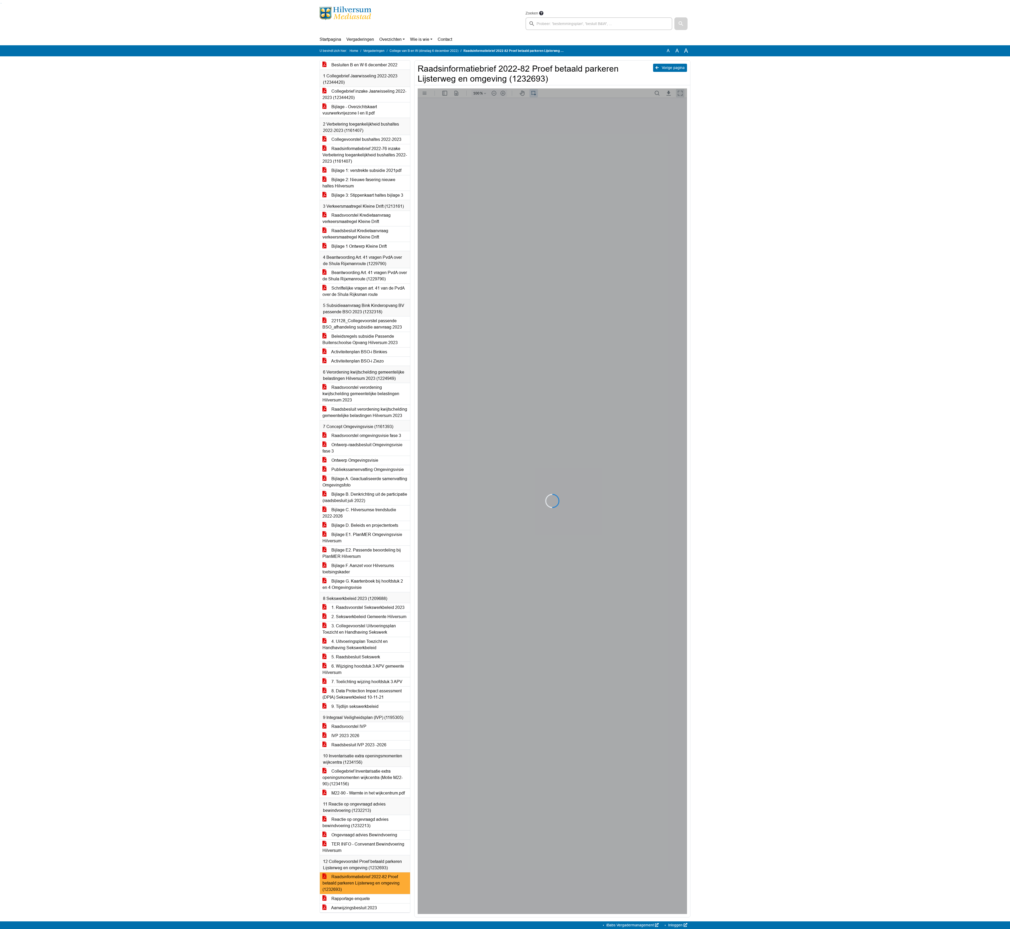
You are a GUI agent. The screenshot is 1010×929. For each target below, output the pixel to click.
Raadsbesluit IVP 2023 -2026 (358, 745)
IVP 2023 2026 (344, 735)
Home (354, 51)
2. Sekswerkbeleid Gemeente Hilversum (368, 616)
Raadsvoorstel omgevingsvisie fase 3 (365, 435)
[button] (681, 23)
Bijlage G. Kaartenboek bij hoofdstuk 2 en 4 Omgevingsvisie (362, 584)
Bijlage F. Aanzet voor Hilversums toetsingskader (358, 568)
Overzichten (390, 39)
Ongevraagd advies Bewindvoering (363, 835)
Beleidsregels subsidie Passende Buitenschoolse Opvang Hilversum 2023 (360, 339)
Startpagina (330, 39)
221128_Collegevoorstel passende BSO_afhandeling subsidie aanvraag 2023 (362, 324)
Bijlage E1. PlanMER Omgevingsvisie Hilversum (362, 537)
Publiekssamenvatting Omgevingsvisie (367, 469)
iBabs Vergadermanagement (630, 925)
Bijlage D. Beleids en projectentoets (364, 525)
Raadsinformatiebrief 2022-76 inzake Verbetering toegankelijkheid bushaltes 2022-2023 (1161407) (364, 154)
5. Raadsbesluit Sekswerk (355, 657)
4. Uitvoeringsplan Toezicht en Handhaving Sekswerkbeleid (355, 644)
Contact (445, 39)
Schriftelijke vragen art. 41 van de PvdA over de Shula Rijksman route (363, 291)
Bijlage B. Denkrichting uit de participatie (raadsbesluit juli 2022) (364, 497)
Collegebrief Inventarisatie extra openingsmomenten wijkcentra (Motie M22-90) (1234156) (362, 777)
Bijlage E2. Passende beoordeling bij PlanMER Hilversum (361, 553)
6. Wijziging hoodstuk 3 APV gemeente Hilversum (363, 669)
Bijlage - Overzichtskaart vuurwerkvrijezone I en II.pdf (349, 110)
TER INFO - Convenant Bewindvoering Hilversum (363, 847)
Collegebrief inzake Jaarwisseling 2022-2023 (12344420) (364, 94)
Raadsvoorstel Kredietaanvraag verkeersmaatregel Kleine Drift (356, 218)
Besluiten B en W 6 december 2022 (363, 65)
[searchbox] (599, 23)
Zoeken (532, 13)
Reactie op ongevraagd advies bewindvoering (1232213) (355, 822)
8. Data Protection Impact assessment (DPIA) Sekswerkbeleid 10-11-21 (362, 694)
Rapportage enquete (350, 898)
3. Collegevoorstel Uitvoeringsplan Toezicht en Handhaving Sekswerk (359, 629)
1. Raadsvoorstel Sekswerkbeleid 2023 (367, 607)
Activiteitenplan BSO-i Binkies (358, 352)
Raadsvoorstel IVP (348, 726)
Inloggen (675, 925)
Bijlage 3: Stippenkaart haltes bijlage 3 (366, 195)
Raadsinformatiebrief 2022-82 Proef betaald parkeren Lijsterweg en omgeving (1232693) (361, 883)
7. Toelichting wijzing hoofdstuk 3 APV (366, 681)
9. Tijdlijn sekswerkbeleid (354, 706)
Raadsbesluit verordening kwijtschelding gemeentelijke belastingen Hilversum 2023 (364, 412)
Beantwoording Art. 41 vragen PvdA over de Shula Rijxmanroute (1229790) (364, 275)
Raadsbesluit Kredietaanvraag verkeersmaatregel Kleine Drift (355, 233)
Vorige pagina (673, 68)
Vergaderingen (360, 39)
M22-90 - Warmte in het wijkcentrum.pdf (367, 793)
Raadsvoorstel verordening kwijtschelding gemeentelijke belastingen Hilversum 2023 (360, 393)
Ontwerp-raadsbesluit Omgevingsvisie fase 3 (362, 448)
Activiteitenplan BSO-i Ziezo (357, 361)
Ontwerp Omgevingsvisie (354, 460)
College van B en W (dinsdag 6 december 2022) (424, 51)
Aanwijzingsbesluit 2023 (353, 908)
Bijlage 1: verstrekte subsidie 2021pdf (365, 170)
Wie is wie (419, 39)
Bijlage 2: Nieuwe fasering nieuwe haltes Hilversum (358, 182)
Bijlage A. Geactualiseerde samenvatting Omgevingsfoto (364, 481)
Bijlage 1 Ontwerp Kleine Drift (358, 246)
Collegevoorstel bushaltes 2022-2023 (365, 139)
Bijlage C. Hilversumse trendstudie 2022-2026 (359, 513)
